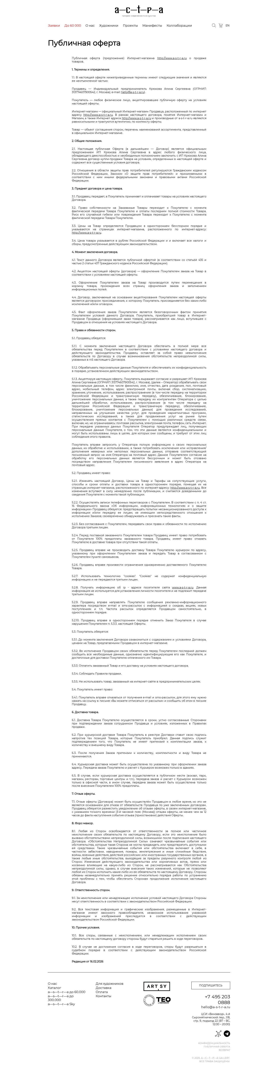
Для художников (109, 983)
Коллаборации (179, 25)
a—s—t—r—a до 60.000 (66, 992)
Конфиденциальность (214, 1043)
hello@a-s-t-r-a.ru (132, 92)
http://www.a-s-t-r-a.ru (172, 58)
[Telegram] (227, 1033)
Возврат (224, 1050)
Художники (108, 25)
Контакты (103, 996)
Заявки (54, 25)
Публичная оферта (217, 1046)
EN (227, 25)
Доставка (103, 988)
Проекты (130, 25)
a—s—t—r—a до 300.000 (61, 998)
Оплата (102, 992)
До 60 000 (72, 25)
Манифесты (152, 25)
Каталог (54, 988)
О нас (90, 25)
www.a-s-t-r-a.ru (182, 587)
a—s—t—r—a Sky (61, 1004)
